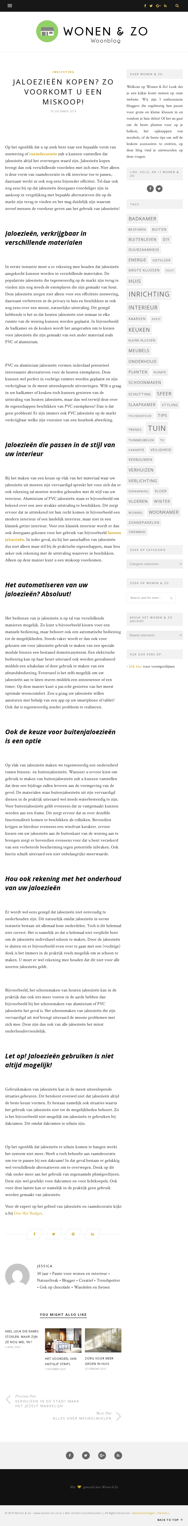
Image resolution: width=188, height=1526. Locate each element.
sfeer (164, 393)
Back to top (168, 1520)
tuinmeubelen (141, 440)
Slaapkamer (142, 404)
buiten (159, 229)
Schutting (140, 394)
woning (136, 513)
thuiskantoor (140, 416)
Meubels (139, 350)
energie (137, 260)
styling (170, 404)
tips (162, 415)
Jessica (45, 1266)
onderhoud (143, 361)
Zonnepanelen (144, 522)
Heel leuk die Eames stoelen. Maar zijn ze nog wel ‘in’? (22, 1336)
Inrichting (63, 72)
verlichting (143, 481)
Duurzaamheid (144, 249)
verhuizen (141, 470)
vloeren (138, 501)
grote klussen (144, 270)
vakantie (136, 450)
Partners (163, 1513)
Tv (162, 440)
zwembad (137, 532)
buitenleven (143, 239)
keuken (139, 329)
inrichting (149, 294)
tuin (157, 428)
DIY (166, 239)
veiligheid (161, 449)
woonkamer (164, 512)
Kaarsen (137, 318)
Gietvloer (162, 260)
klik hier (135, 666)
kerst (156, 319)
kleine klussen (142, 340)
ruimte (160, 372)
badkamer (142, 218)
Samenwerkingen (143, 1513)
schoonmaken (145, 382)
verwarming (139, 491)
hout (170, 270)
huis (135, 281)
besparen (137, 229)
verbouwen (140, 459)
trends (135, 430)
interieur (143, 307)
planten (138, 372)
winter (162, 501)
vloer (161, 491)
